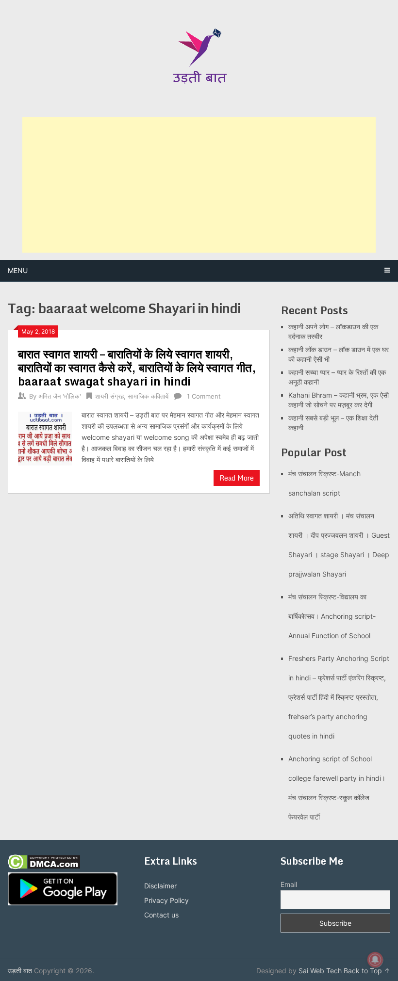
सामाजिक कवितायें (148, 396)
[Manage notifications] (375, 959)
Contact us (161, 915)
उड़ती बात (20, 970)
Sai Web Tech (320, 970)
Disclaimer (160, 886)
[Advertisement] (199, 185)
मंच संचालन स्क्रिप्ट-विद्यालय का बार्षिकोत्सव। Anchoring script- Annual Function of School (332, 616)
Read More (236, 477)
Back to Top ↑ (367, 970)
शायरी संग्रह (109, 396)
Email (289, 884)
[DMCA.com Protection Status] (44, 867)
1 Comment (204, 396)
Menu (18, 270)
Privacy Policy (166, 900)
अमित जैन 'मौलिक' (59, 396)
